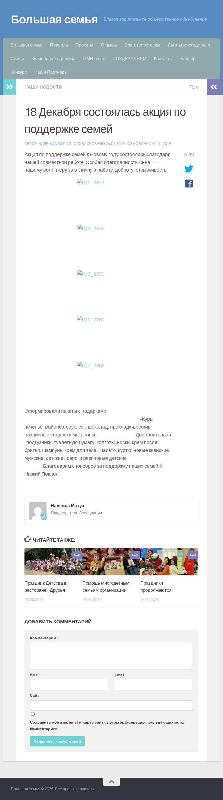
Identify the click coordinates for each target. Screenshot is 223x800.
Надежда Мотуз (54, 143)
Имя (35, 675)
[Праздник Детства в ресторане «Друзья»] (53, 561)
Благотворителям (142, 45)
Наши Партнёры (51, 72)
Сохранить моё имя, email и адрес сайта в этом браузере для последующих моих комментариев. (107, 725)
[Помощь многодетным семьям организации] (111, 561)
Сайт (34, 695)
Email (121, 675)
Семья (17, 58)
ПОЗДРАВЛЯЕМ (129, 58)
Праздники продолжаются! (156, 586)
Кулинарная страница (54, 58)
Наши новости (43, 87)
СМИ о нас (94, 58)
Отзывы (109, 45)
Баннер (188, 58)
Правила (59, 45)
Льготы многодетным (189, 45)
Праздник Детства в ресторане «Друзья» (45, 586)
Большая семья (54, 19)
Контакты (163, 58)
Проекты (84, 45)
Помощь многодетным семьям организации (105, 586)
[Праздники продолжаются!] (169, 561)
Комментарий (44, 638)
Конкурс (19, 72)
